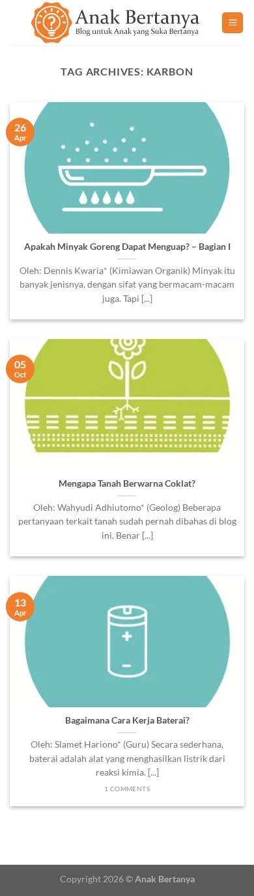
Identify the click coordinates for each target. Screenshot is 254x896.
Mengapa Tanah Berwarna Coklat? (127, 483)
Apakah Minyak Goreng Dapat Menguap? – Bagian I (127, 246)
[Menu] (232, 23)
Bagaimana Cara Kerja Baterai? (127, 720)
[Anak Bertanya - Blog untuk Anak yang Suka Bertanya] (116, 23)
